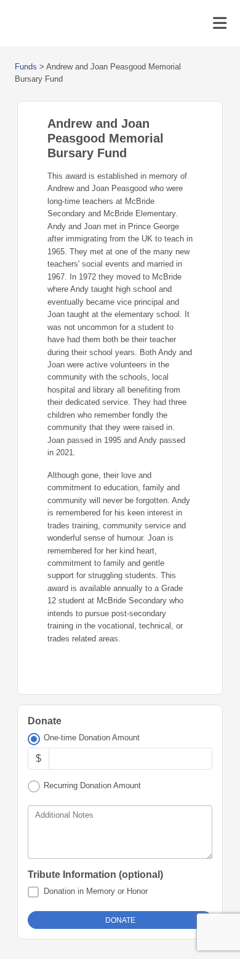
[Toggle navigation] (219, 23)
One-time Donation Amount (92, 737)
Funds (26, 66)
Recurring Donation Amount (92, 785)
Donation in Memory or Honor (96, 891)
